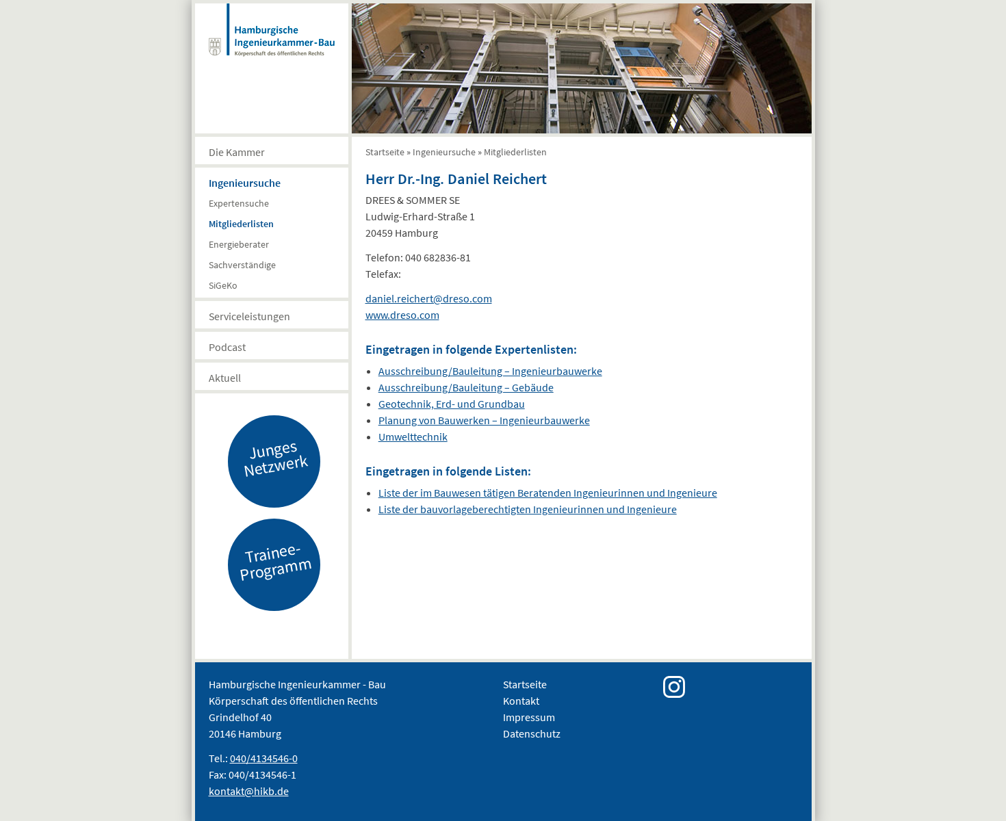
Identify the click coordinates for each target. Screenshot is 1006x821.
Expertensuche (239, 203)
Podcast (227, 347)
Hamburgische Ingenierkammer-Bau (272, 43)
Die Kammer (237, 152)
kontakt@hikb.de (249, 791)
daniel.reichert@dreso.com (428, 298)
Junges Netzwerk (275, 457)
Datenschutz (531, 733)
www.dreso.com (402, 315)
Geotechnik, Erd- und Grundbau (451, 403)
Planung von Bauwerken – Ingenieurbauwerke (484, 420)
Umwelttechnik (413, 436)
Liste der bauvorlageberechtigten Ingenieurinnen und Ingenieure (527, 509)
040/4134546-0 (264, 758)
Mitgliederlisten (241, 224)
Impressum (529, 717)
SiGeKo (223, 285)
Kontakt (521, 700)
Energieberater (239, 244)
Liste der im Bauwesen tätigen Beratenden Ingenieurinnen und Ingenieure (547, 492)
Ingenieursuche (245, 183)
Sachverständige (242, 265)
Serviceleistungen (249, 316)
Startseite (384, 152)
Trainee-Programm (275, 561)
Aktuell (225, 378)
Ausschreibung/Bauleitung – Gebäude (466, 387)
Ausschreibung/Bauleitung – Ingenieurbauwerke (490, 371)
